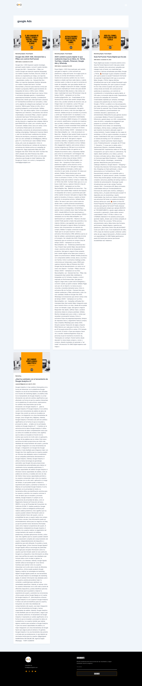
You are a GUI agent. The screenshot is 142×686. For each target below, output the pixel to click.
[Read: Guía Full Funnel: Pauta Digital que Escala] (110, 40)
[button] (126, 5)
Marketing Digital (20, 53)
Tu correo (79, 666)
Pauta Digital (29, 53)
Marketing (18, 376)
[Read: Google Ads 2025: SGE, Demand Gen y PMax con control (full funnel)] (31, 40)
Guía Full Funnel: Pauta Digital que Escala (110, 57)
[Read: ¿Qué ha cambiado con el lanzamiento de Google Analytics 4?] (31, 362)
